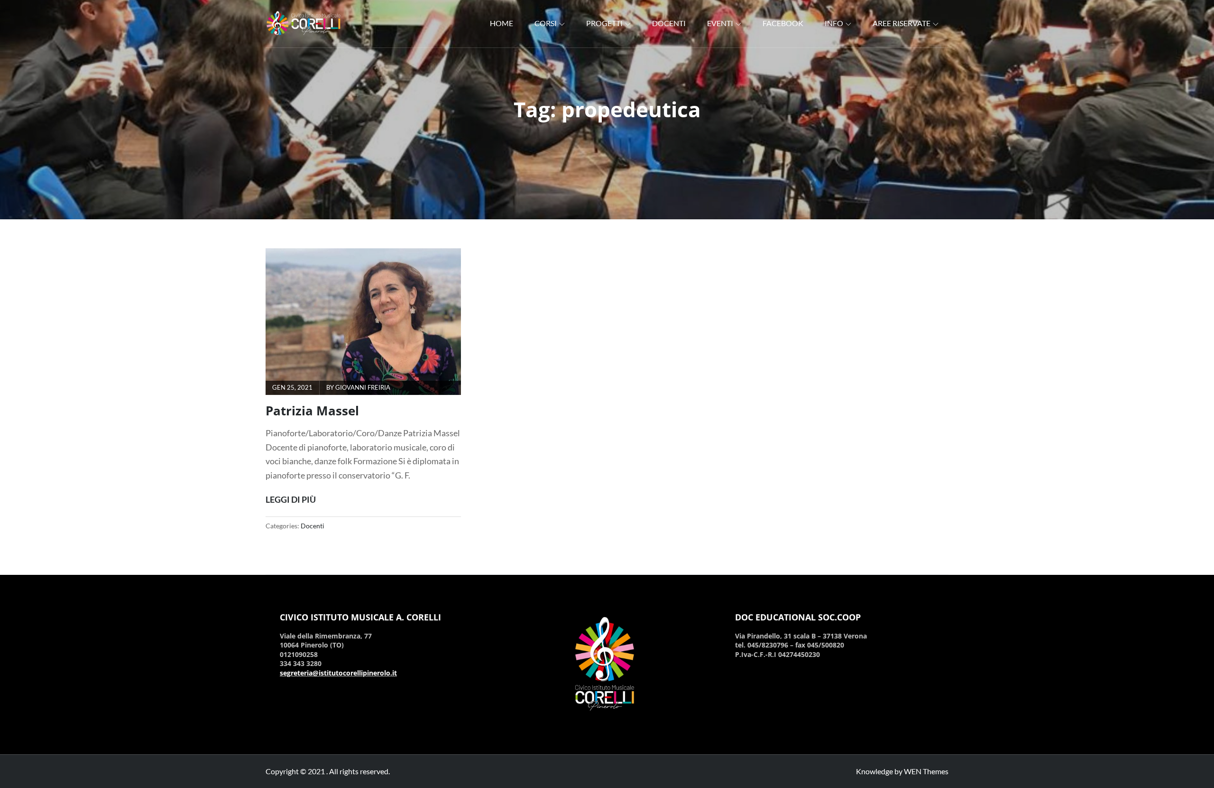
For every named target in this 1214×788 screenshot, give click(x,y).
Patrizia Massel (312, 410)
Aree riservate (901, 23)
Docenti (669, 23)
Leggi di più (291, 499)
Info (834, 23)
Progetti (604, 23)
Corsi (545, 23)
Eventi (720, 23)
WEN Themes (926, 771)
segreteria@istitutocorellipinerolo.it (338, 672)
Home (501, 23)
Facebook (783, 23)
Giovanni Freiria (362, 387)
